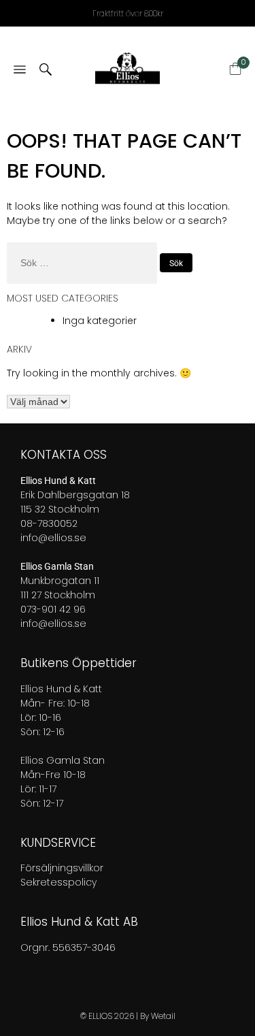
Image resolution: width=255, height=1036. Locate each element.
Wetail (163, 1016)
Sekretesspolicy (58, 882)
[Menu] (20, 70)
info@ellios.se (53, 538)
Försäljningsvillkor (61, 868)
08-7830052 (49, 523)
